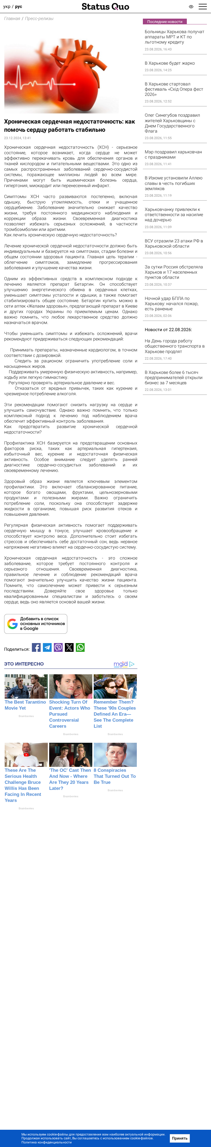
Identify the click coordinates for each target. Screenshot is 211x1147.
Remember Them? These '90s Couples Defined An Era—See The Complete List (115, 714)
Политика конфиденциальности (46, 1142)
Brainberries (26, 716)
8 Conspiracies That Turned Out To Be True (115, 776)
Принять (180, 1138)
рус (18, 6)
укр (6, 6)
